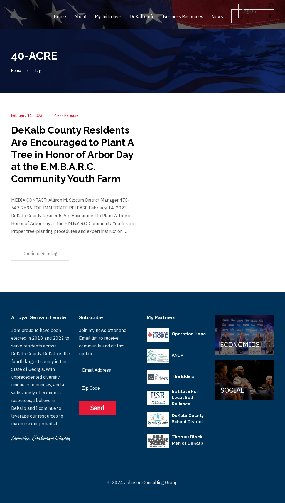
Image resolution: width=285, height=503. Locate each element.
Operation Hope (189, 333)
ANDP (177, 355)
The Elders (183, 376)
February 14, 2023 (26, 115)
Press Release (66, 115)
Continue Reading (40, 253)
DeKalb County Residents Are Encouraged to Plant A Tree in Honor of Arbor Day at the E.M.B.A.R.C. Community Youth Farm (72, 154)
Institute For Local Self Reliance (185, 397)
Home (16, 70)
